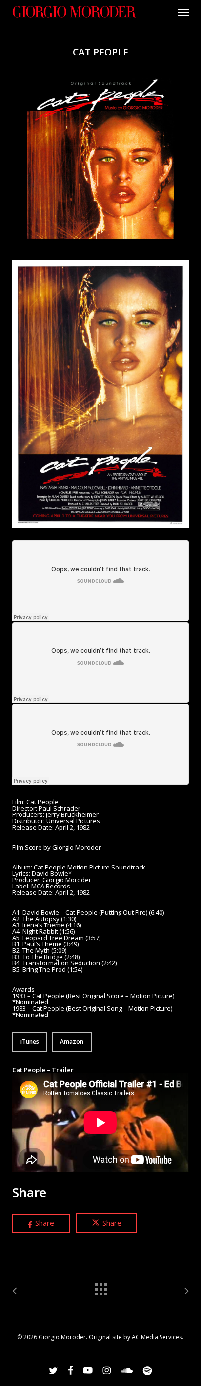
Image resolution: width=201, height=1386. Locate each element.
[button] (183, 12)
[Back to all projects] (100, 1286)
